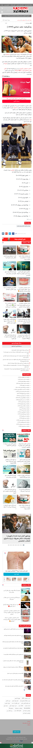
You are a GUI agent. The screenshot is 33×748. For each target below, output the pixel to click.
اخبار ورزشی (24, 20)
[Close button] (32, 742)
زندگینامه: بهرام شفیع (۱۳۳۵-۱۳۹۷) (23, 393)
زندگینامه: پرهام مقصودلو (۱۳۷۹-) (23, 404)
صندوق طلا (11, 708)
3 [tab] (20, 545)
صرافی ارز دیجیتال (18, 708)
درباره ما (28, 721)
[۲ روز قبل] (27, 650)
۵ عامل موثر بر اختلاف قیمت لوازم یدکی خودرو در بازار (14, 686)
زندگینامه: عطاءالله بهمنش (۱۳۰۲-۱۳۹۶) (22, 397)
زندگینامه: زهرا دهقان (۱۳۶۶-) (24, 418)
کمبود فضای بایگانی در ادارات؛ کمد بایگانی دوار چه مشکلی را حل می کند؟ (13, 661)
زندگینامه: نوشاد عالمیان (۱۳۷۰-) (23, 402)
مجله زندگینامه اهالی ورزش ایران (23, 226)
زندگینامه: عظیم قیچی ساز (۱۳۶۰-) (23, 412)
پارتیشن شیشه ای (26, 710)
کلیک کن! (16, 574)
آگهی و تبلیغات (13, 5)
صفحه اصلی (29, 20)
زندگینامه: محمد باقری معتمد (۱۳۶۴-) (22, 420)
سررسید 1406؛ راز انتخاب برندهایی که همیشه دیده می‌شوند (13, 667)
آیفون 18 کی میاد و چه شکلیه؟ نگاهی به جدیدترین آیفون (13, 629)
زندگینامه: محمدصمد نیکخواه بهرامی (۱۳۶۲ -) (21, 389)
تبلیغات (28, 725)
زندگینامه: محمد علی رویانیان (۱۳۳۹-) (22, 424)
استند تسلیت (27, 706)
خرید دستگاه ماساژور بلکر (25, 701)
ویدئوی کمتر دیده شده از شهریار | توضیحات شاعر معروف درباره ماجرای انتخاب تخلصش (17, 538)
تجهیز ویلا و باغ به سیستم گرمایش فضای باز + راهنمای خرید (13, 648)
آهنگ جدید (20, 706)
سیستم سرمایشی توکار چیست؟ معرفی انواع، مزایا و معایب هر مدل (12, 680)
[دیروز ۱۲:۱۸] (27, 643)
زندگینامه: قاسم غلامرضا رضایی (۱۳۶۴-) (22, 391)
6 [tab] (15, 545)
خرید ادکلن (8, 701)
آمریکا (5, 63)
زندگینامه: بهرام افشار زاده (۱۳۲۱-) (23, 414)
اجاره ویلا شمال (15, 701)
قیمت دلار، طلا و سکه (26, 723)
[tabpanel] (16, 529)
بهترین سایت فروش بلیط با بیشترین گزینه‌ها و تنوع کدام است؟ (13, 636)
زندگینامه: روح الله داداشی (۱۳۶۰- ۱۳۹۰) (22, 387)
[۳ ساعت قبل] (27, 631)
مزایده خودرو (7, 703)
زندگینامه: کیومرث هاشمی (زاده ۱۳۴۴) (22, 383)
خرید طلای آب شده (15, 703)
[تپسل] (3, 76)
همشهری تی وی (6, 5)
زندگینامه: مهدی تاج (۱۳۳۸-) (24, 408)
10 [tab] (8, 545)
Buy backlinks (27, 708)
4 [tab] (18, 545)
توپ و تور (19, 20)
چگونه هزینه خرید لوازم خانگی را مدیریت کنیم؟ (15, 673)
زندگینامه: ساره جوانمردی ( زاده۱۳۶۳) (23, 395)
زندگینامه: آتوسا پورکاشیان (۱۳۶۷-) (23, 422)
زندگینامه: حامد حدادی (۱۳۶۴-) (19, 27)
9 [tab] (10, 545)
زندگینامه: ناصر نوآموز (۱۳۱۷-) (24, 416)
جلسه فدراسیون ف (25, 16)
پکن (30, 120)
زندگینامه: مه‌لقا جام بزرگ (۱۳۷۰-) (23, 406)
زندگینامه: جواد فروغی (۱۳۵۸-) (24, 426)
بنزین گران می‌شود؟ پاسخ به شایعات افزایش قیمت (20, 350)
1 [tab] (23, 545)
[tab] (16, 343)
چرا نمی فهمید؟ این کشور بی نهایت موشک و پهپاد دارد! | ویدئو (18, 363)
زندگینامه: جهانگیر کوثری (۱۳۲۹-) (23, 381)
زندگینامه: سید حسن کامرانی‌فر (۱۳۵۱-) (22, 400)
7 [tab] (13, 545)
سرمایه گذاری (16, 101)
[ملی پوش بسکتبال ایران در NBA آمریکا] (17, 69)
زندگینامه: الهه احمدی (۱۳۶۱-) (24, 410)
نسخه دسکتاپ (16, 732)
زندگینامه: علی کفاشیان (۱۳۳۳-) (23, 377)
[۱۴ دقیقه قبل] (16, 523)
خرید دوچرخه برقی (13, 706)
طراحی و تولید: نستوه (16, 741)
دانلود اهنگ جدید (17, 710)
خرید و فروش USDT (26, 698)
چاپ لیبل (6, 706)
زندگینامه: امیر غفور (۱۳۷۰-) (24, 385)
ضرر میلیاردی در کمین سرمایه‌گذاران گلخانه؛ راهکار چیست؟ (13, 654)
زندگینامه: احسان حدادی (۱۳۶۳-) (23, 379)
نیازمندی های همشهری (20, 5)
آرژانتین (12, 170)
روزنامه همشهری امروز (28, 5)
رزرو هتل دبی (9, 710)
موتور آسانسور (17, 698)
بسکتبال (7, 54)
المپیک (15, 108)
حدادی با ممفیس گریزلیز (25, 69)
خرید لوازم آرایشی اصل (25, 703)
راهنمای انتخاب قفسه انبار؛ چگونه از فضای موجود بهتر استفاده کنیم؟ (12, 642)
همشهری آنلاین (20, 9)
